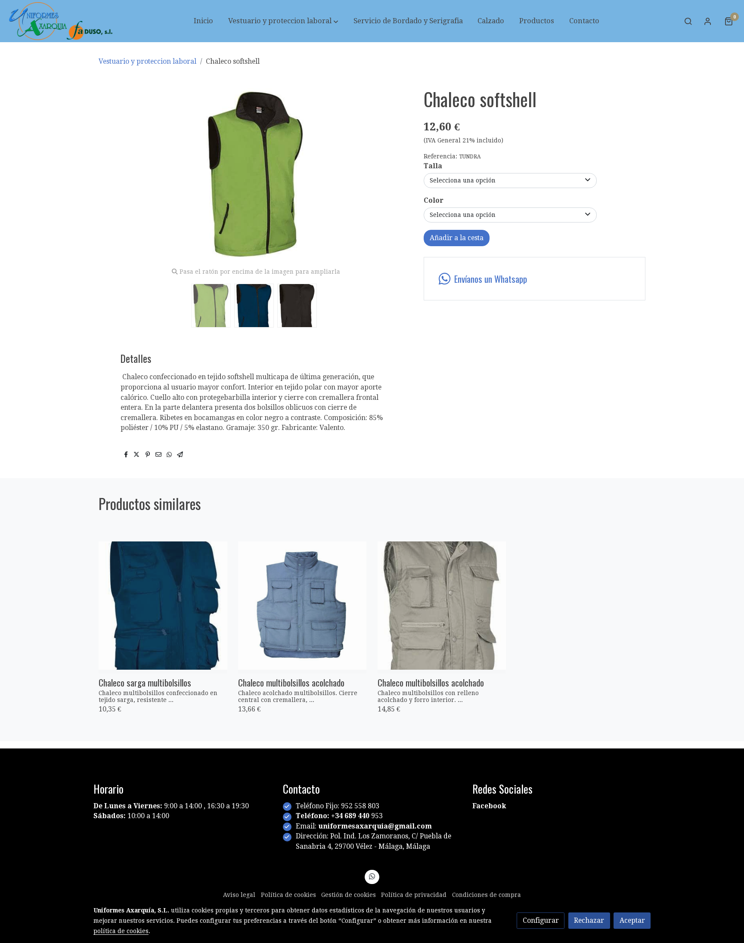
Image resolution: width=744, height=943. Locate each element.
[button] (283, 21)
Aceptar (632, 920)
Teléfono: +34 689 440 (333, 816)
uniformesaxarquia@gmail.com (375, 826)
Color (433, 200)
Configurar (541, 920)
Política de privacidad (413, 894)
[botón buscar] (688, 21)
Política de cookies (288, 894)
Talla (433, 166)
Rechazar (589, 920)
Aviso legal (239, 894)
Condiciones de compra (486, 894)
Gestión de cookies (348, 894)
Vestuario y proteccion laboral (147, 61)
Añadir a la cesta (457, 238)
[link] (60, 21)
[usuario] (708, 21)
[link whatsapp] (372, 875)
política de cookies (121, 931)
